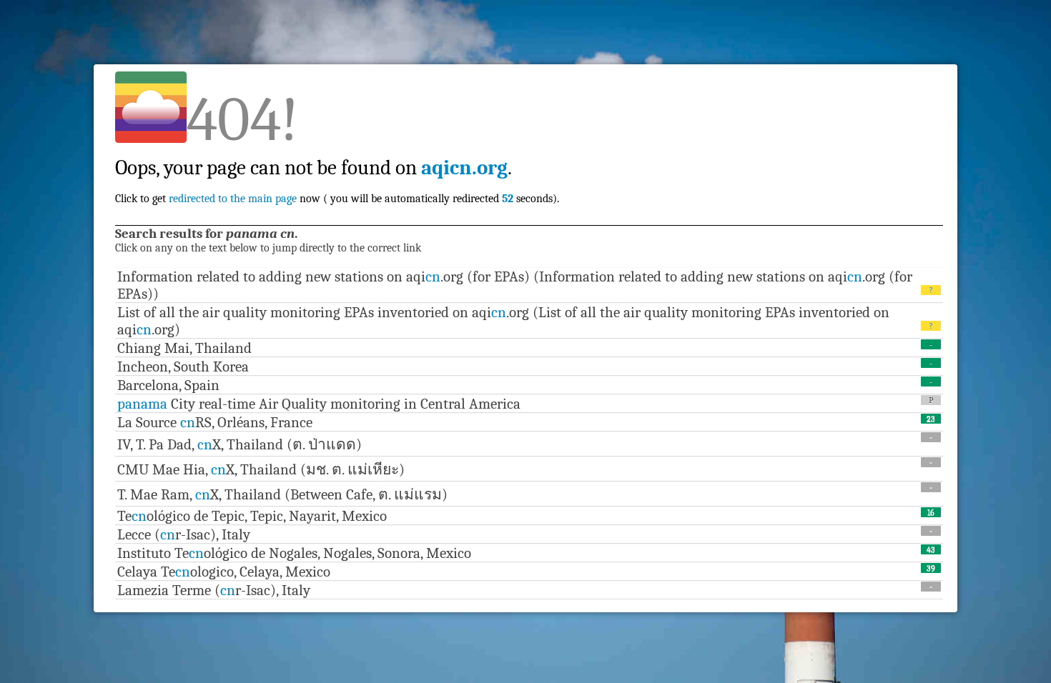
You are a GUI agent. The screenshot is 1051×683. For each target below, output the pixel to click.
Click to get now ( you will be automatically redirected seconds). (337, 167)
